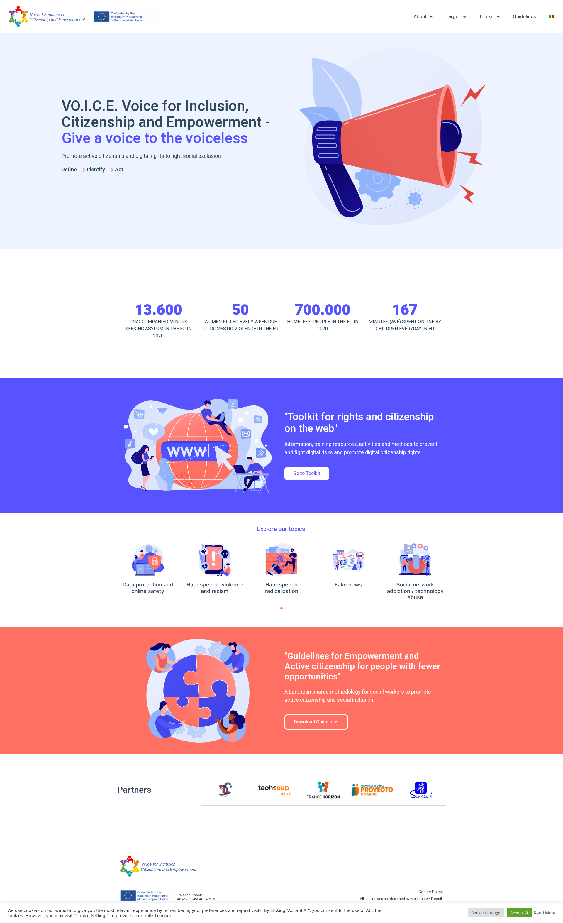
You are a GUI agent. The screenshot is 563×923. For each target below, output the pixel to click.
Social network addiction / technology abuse (350, 590)
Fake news (283, 584)
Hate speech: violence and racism (150, 587)
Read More (545, 913)
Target (453, 16)
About (420, 16)
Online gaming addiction (417, 584)
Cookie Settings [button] (485, 912)
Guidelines (524, 16)
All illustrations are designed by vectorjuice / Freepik (401, 898)
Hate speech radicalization (216, 587)
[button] (306, 473)
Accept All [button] (519, 912)
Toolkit (486, 16)
